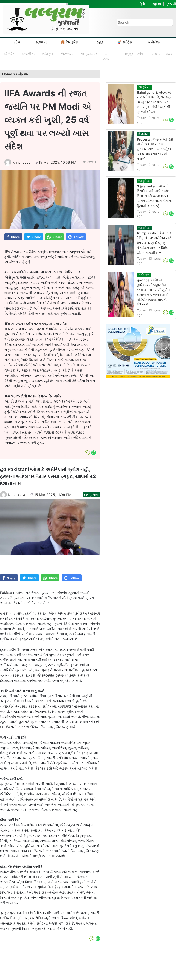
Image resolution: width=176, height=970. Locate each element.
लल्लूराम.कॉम (133, 53)
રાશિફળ (47, 53)
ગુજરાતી (171, 4)
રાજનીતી (28, 53)
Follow (79, 237)
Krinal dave (21, 162)
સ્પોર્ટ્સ (127, 42)
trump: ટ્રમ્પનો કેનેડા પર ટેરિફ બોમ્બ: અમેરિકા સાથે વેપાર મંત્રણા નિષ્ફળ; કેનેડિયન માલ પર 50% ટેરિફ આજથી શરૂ (154, 243)
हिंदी (142, 4)
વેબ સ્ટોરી (107, 56)
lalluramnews (161, 53)
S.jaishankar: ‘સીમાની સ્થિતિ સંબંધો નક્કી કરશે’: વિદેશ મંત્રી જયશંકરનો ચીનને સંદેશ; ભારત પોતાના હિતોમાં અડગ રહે (154, 196)
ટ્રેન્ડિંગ (9, 53)
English (156, 4)
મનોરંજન (155, 42)
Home (7, 74)
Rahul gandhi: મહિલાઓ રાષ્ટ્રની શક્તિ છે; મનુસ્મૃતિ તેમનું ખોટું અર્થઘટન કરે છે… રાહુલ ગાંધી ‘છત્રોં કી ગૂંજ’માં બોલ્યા (155, 102)
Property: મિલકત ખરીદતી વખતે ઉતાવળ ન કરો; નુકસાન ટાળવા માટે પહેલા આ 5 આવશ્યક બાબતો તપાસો (155, 149)
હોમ (17, 42)
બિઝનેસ (66, 53)
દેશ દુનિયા (73, 42)
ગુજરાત (41, 42)
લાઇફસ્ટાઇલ (88, 53)
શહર (100, 42)
